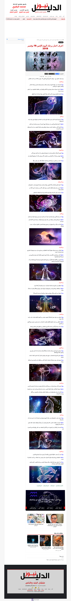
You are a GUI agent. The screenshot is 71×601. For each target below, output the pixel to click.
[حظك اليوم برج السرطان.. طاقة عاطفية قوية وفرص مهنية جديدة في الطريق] (58, 540)
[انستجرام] (32, 587)
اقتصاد (60, 16)
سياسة (49, 589)
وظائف (39, 590)
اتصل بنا (35, 590)
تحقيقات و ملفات (21, 16)
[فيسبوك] (39, 587)
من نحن (42, 590)
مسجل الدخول (55, 559)
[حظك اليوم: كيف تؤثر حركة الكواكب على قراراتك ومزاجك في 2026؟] (32, 539)
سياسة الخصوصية (30, 590)
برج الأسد (52, 485)
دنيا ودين (27, 16)
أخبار (63, 16)
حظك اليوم (57, 39)
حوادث (35, 589)
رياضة (57, 16)
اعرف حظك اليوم (59, 485)
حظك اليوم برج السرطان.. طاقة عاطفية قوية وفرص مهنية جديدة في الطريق (58, 548)
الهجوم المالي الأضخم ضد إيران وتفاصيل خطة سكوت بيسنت (57, 19)
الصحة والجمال (45, 16)
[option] (41, 500)
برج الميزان (39, 485)
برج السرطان (45, 485)
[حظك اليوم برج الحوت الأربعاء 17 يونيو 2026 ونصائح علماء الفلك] (45, 540)
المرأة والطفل (38, 16)
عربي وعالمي (52, 16)
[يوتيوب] (36, 587)
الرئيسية (61, 39)
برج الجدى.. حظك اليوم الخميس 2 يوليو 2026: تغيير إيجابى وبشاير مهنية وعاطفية (40, 500)
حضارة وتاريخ (33, 16)
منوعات (15, 16)
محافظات (38, 589)
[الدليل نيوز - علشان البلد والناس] (35, 7)
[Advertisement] (35, 29)
